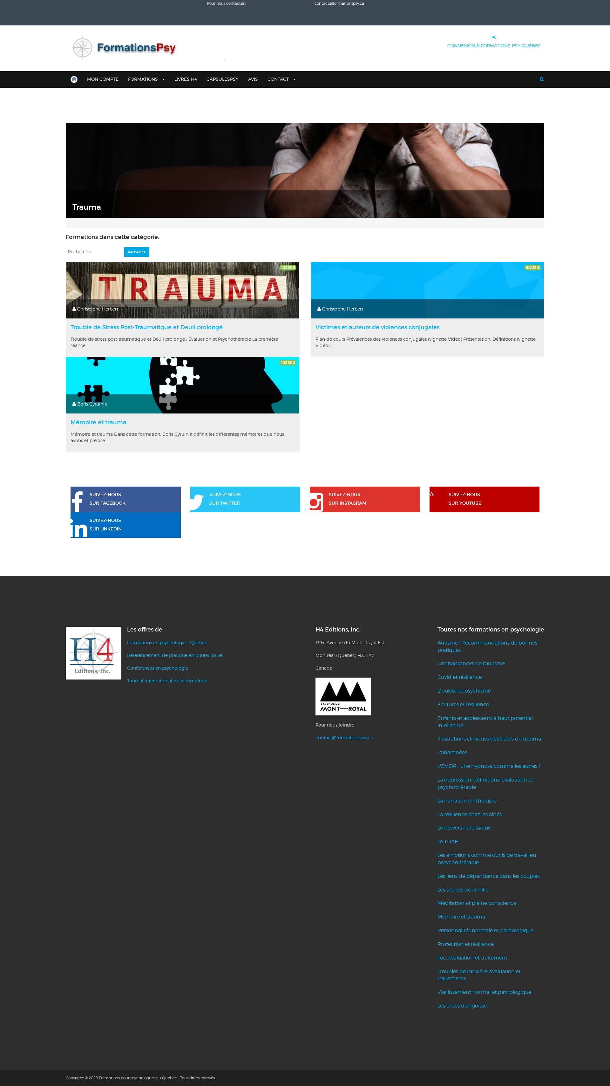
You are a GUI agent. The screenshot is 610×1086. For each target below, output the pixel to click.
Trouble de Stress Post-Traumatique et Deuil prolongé (147, 327)
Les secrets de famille (462, 890)
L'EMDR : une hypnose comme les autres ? (489, 766)
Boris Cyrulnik (92, 403)
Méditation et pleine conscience (476, 903)
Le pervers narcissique (464, 828)
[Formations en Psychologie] (126, 48)
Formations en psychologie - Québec (167, 642)
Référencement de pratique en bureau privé (174, 655)
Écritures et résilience (463, 704)
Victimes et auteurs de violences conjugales (377, 327)
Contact (279, 79)
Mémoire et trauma (98, 422)
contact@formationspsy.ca (344, 737)
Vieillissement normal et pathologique (484, 992)
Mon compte (103, 79)
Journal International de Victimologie (167, 680)
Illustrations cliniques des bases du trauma (489, 739)
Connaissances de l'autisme (471, 663)
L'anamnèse (452, 752)
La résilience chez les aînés (469, 814)
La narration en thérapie (467, 801)
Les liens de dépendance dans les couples (488, 876)
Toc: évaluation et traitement (472, 958)
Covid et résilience (459, 677)
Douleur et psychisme (464, 691)
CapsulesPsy (223, 79)
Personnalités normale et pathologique (485, 930)
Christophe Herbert (97, 308)
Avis (253, 79)
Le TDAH (448, 841)
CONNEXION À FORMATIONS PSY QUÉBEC (494, 45)
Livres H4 (185, 79)
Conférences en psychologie (157, 668)
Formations (143, 79)
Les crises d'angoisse (462, 1006)
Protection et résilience (465, 944)
